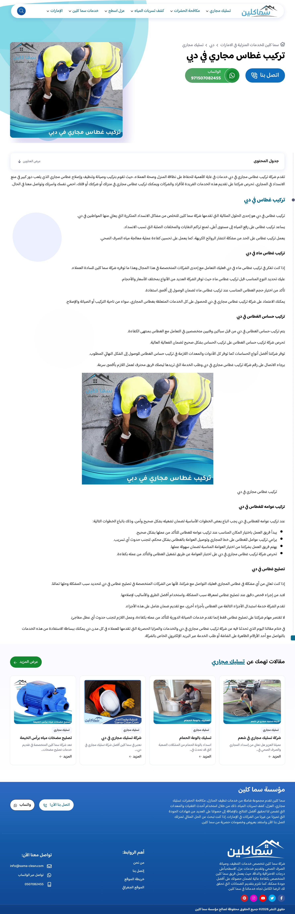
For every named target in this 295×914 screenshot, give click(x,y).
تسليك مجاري (220, 10)
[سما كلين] (255, 849)
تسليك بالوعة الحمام (195, 739)
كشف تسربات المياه (149, 10)
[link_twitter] (272, 898)
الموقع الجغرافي (133, 888)
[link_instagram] (253, 898)
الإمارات (56, 10)
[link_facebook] (281, 898)
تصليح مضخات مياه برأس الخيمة (46, 739)
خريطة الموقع (134, 879)
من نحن (138, 863)
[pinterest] (244, 898)
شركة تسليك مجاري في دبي (121, 739)
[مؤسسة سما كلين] (259, 11)
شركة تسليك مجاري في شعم (259, 739)
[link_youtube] (263, 898)
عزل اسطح (116, 10)
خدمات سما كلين (85, 10)
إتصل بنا (138, 871)
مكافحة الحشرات (187, 10)
